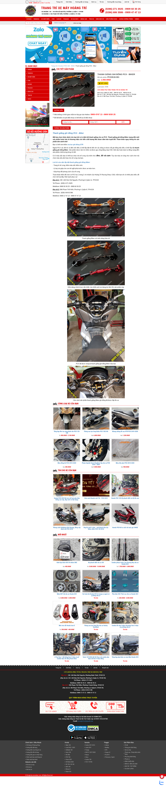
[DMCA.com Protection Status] (93, 728)
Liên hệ (126, 2)
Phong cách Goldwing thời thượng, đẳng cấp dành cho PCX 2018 (67, 528)
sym (53, 19)
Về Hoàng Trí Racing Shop (33, 745)
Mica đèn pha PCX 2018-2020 (125, 463)
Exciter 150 (88, 759)
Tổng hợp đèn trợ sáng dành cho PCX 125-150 (67, 432)
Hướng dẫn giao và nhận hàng (34, 754)
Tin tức (102, 2)
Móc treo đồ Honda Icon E (67, 625)
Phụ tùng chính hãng (130, 756)
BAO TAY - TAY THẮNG (130, 766)
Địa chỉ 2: (65, 685)
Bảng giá (84, 19)
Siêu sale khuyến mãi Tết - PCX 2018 (95, 498)
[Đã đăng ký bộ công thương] (77, 728)
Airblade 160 (69, 750)
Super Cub (68, 771)
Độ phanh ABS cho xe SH (96, 562)
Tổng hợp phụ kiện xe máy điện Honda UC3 (125, 657)
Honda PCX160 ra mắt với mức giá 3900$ (125, 527)
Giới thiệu (69, 2)
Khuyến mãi (105, 668)
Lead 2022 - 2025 (70, 747)
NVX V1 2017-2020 (90, 752)
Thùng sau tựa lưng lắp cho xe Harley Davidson (96, 626)
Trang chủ (59, 2)
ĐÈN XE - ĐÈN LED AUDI (131, 764)
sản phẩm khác (111, 19)
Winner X (68, 769)
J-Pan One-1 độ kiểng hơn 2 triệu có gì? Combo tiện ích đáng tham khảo (66, 658)
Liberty (107, 745)
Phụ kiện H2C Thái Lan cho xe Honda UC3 (125, 594)
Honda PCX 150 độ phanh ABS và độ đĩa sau (125, 498)
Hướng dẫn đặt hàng (31, 747)
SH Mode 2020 (70, 762)
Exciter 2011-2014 (90, 745)
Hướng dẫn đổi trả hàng (32, 752)
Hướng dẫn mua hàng (114, 2)
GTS (106, 750)
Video (137, 19)
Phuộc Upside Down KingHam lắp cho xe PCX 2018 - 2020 (96, 463)
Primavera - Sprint (110, 757)
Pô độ (126, 745)
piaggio (66, 19)
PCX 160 (68, 757)
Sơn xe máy (128, 750)
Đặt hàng (104, 83)
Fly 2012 (107, 754)
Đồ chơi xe (29, 767)
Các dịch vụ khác (129, 768)
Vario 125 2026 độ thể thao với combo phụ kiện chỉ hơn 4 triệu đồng (96, 658)
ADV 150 (68, 766)
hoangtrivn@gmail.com (85, 721)
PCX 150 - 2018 (69, 66)
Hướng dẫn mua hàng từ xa (33, 750)
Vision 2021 (69, 759)
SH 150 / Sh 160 (70, 764)
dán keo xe (100, 19)
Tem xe (91, 19)
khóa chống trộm (126, 19)
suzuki (59, 19)
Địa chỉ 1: (64, 675)
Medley (107, 747)
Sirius (86, 757)
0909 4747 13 (96, 114)
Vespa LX (107, 752)
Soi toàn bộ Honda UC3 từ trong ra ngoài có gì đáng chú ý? (96, 594)
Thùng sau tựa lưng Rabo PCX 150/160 (96, 431)
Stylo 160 (68, 745)
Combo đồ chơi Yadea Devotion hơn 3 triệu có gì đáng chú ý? (125, 626)
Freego (87, 750)
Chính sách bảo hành (31, 759)
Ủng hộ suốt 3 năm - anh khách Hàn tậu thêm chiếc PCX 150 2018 (96, 528)
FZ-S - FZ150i (88, 762)
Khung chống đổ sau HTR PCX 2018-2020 (125, 431)
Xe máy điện (45, 19)
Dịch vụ (93, 2)
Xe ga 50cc (74, 19)
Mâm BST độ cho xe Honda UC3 (67, 594)
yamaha (36, 19)
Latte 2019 (88, 747)
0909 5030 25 (109, 114)
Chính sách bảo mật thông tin (34, 757)
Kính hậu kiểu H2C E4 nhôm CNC (67, 562)
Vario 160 (68, 752)
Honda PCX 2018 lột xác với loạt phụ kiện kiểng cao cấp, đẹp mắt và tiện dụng (67, 499)
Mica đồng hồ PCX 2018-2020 (67, 463)
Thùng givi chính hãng (130, 747)
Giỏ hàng (138, 2)
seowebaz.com (36, 775)
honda (28, 19)
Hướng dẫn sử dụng (81, 2)
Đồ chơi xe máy (30, 764)
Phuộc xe (127, 759)
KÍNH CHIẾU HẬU (129, 761)
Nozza (87, 754)
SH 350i (68, 754)
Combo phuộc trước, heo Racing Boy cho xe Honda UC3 (125, 563)
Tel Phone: (77, 680)
